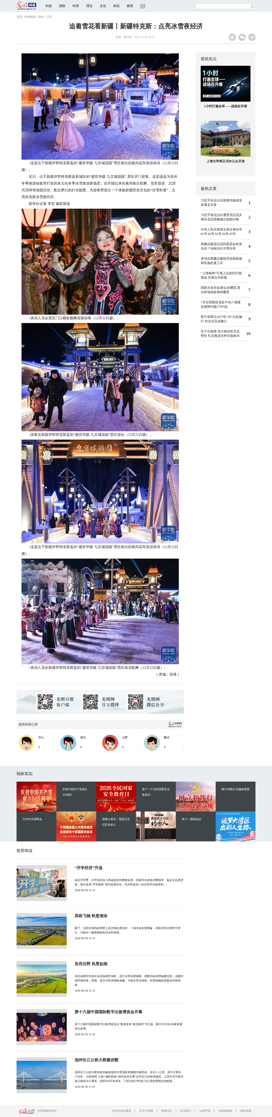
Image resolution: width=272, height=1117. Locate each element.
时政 (49, 6)
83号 (218, 234)
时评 (76, 6)
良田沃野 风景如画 (91, 964)
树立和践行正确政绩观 (235, 789)
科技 (116, 6)
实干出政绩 (209, 331)
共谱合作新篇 (217, 277)
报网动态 (166, 1110)
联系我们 (185, 1110)
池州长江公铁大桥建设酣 (96, 1060)
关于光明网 (146, 1110)
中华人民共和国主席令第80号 (221, 229)
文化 (103, 6)
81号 (204, 234)
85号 (232, 234)
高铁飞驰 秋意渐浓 (91, 916)
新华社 (128, 37)
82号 (211, 234)
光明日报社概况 (121, 1110)
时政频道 (30, 16)
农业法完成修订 (216, 321)
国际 (62, 6)
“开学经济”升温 (89, 868)
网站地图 (245, 1110)
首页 (19, 16)
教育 (130, 6)
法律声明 (204, 1110)
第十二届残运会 (191, 819)
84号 (225, 234)
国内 (41, 16)
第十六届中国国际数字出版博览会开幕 (108, 1012)
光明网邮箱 (225, 1110)
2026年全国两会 (32, 819)
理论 (89, 6)
